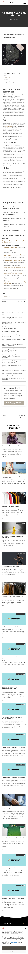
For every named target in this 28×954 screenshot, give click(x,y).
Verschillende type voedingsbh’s (13, 273)
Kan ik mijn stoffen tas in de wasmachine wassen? (14, 213)
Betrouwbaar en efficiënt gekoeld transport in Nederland (11, 361)
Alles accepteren (14, 948)
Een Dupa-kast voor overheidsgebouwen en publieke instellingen (13, 327)
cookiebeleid (14, 942)
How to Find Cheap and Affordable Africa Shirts (13, 838)
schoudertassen (15, 162)
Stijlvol (6, 79)
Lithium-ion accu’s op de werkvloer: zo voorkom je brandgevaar (12, 374)
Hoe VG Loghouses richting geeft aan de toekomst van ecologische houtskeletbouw (13, 350)
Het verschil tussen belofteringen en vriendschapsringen (12, 718)
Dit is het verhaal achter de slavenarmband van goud (9, 687)
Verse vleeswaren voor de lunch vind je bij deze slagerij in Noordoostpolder (13, 318)
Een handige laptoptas (10, 247)
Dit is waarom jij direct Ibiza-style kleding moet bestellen (13, 476)
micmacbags (8, 126)
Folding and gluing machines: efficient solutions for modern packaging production (12, 356)
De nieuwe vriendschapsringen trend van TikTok (13, 657)
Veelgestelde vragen (9, 82)
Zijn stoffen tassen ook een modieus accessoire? (14, 225)
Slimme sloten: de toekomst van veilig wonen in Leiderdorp (12, 345)
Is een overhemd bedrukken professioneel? (10, 808)
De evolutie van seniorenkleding (11, 506)
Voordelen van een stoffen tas (12, 73)
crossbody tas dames (19, 177)
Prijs (5, 75)
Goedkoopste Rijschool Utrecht (11, 331)
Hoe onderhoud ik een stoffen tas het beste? (14, 219)
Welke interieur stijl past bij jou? (13, 260)
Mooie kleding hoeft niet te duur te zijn (13, 868)
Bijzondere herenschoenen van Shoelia (13, 898)
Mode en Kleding (14, 19)
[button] (25, 928)
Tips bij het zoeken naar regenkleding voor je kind (12, 537)
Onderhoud (7, 77)
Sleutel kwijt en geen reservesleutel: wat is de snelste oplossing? (13, 323)
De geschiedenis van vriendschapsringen (13, 747)
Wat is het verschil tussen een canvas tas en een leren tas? (14, 231)
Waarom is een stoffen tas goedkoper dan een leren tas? (14, 207)
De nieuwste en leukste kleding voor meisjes (12, 597)
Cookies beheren (14, 951)
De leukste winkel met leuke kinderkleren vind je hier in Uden (14, 446)
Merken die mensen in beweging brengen (14, 370)
